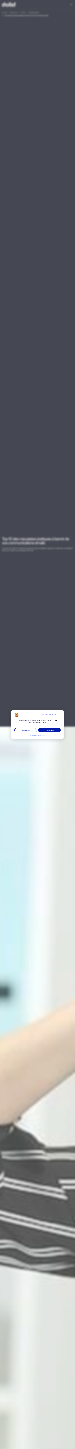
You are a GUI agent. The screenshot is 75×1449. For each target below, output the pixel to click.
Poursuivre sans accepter (49, 714)
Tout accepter (49, 730)
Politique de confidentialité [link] (37, 735)
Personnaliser (25, 730)
